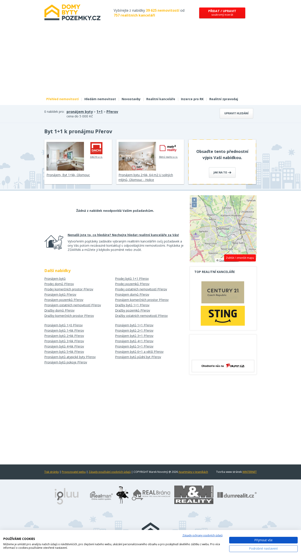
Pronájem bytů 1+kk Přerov (64, 330)
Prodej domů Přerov (59, 284)
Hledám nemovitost (100, 99)
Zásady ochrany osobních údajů (202, 535)
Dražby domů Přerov (59, 310)
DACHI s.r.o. (96, 156)
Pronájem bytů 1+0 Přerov (63, 325)
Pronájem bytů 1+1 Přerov (134, 325)
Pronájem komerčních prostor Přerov (142, 300)
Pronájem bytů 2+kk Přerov (64, 336)
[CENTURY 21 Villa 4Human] (222, 293)
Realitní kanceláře (160, 99)
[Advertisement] (150, 61)
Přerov (112, 111)
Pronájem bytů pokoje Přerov (65, 362)
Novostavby (131, 99)
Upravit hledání (236, 113)
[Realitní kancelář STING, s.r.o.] (222, 316)
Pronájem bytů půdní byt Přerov (138, 357)
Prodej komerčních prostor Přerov (68, 289)
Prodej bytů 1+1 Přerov (132, 278)
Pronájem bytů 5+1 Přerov (134, 346)
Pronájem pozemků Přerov (63, 300)
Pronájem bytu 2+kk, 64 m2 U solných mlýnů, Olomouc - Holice (146, 177)
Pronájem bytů (55, 278)
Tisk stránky (51, 472)
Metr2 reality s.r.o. (168, 156)
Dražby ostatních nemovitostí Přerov (141, 316)
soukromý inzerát (222, 13)
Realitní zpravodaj (223, 99)
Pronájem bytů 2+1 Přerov (134, 330)
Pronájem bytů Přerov (60, 294)
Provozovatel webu (74, 472)
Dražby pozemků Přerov (132, 310)
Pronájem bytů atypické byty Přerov (70, 357)
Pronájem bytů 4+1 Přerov (134, 341)
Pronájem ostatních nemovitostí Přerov (72, 305)
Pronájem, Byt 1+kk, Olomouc (68, 175)
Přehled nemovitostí (62, 99)
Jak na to (221, 172)
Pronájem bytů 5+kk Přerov (64, 351)
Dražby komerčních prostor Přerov (69, 316)
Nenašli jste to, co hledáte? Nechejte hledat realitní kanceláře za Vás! (123, 235)
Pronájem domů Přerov (132, 294)
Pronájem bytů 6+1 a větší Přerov (139, 351)
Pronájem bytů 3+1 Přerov (134, 336)
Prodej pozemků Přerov (132, 284)
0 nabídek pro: (54, 111)
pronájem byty (80, 111)
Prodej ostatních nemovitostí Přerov (141, 289)
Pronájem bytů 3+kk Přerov (64, 341)
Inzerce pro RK (192, 99)
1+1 (100, 111)
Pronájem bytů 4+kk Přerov (64, 346)
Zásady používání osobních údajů (110, 472)
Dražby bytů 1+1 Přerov (132, 305)
